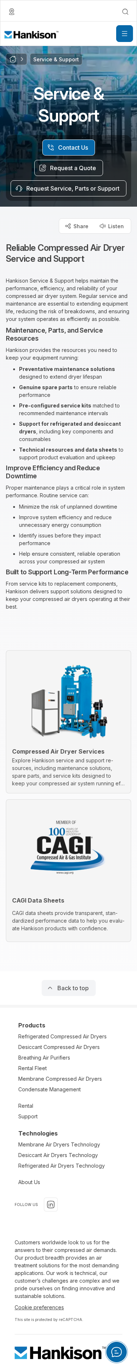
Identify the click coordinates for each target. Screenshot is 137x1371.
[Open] (124, 33)
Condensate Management (49, 1089)
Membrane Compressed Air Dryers (60, 1079)
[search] (125, 11)
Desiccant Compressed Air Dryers (59, 1047)
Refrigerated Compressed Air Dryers (62, 1036)
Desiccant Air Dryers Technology (58, 1155)
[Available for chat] (116, 1352)
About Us (29, 1182)
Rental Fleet (32, 1068)
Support (28, 1116)
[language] (11, 11)
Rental (25, 1106)
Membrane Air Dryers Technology (59, 1144)
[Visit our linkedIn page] (51, 1204)
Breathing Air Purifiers (44, 1057)
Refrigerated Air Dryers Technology (61, 1166)
